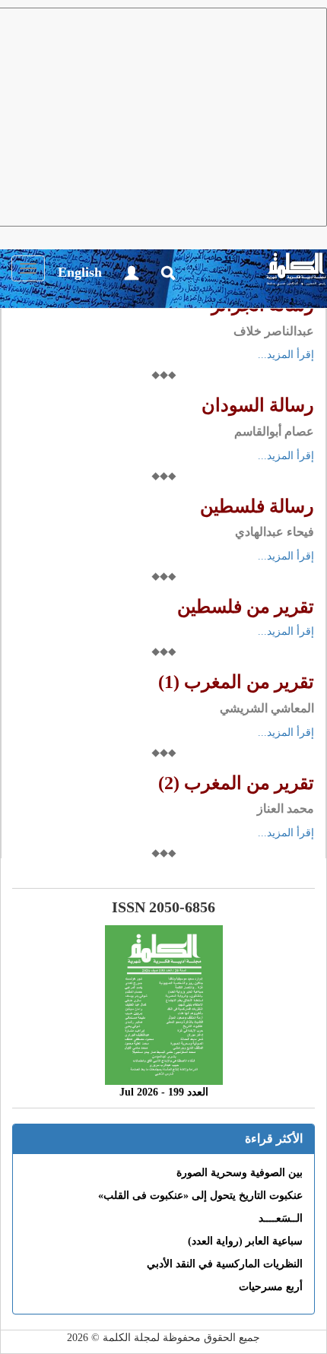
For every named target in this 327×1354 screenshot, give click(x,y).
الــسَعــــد (281, 1218)
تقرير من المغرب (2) (236, 783)
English (80, 272)
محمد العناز (285, 808)
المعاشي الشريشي (267, 708)
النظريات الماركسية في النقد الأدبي (225, 1264)
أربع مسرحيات (271, 1286)
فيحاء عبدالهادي (274, 531)
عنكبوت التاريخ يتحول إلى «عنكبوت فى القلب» (200, 1195)
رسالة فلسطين (257, 506)
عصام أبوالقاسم (274, 431)
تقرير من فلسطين (245, 607)
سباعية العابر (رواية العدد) (245, 1241)
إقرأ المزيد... (286, 354)
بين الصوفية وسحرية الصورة (239, 1172)
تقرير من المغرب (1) (236, 682)
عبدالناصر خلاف (273, 331)
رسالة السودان (258, 405)
